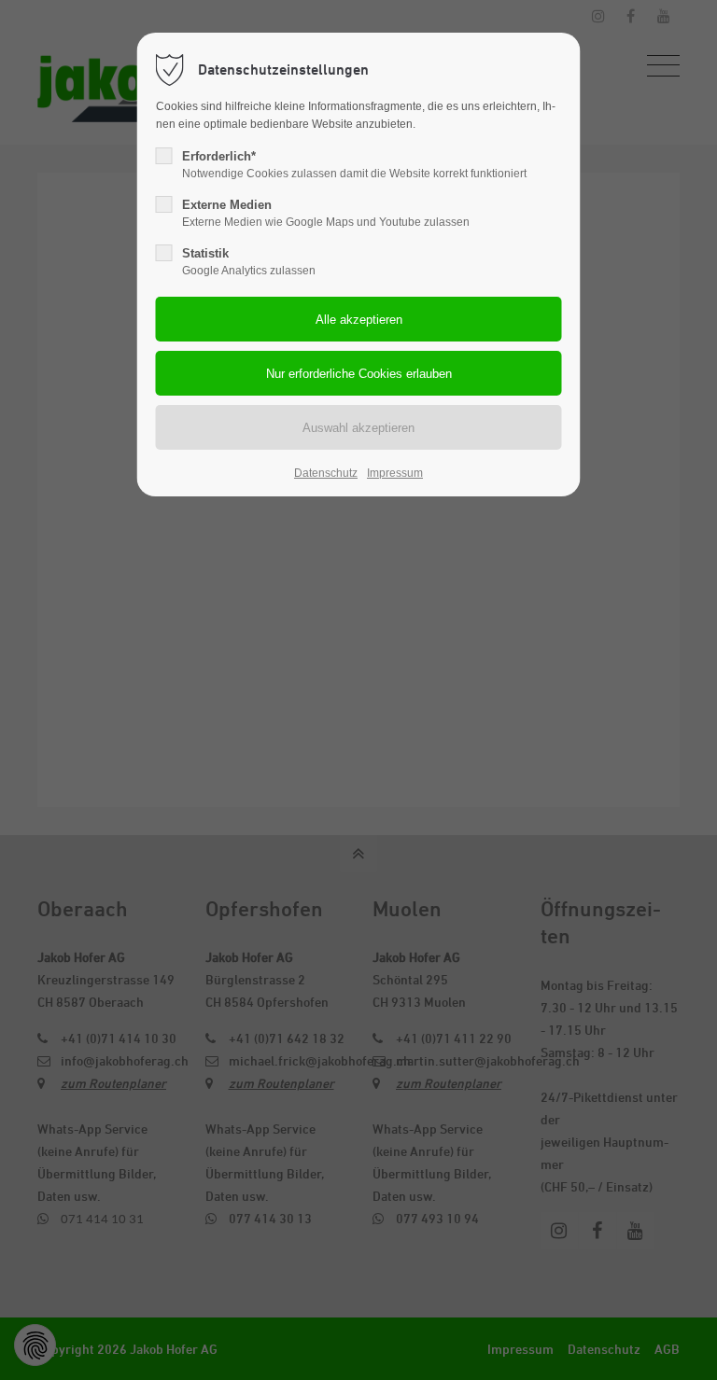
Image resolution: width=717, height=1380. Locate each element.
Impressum (395, 473)
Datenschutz (326, 473)
